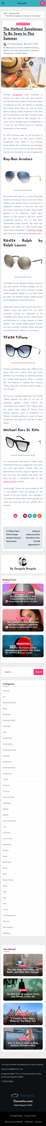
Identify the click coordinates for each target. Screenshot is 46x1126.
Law (4, 827)
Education (7, 762)
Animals (6, 691)
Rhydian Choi (14, 627)
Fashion (6, 785)
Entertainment (9, 768)
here (40, 145)
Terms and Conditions (14, 1122)
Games (6, 809)
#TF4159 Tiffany (20, 53)
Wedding (6, 933)
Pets (5, 874)
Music (5, 856)
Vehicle (6, 921)
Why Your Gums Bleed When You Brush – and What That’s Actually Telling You (23, 972)
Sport (5, 886)
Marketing (7, 844)
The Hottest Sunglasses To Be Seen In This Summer (23, 33)
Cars (5, 732)
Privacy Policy (30, 1116)
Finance (6, 791)
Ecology (6, 756)
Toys (5, 904)
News (5, 868)
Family (5, 779)
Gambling (7, 803)
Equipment (7, 774)
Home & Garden (9, 821)
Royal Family (8, 880)
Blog (5, 709)
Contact (38, 1122)
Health (30, 592)
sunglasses (18, 95)
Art (4, 697)
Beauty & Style (23, 24)
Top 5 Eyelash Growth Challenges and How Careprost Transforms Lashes (23, 624)
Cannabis (7, 726)
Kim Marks (13, 653)
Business (7, 714)
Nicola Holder (14, 602)
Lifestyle (6, 833)
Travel (5, 909)
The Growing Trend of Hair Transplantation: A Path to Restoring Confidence (23, 599)
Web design (8, 927)
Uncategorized (9, 915)
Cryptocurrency (9, 750)
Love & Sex (7, 839)
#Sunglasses (8, 53)
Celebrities (7, 738)
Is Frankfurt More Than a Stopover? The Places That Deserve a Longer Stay (23, 1021)
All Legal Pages (16, 1116)
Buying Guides (9, 720)
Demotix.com (23, 1101)
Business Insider (35, 230)
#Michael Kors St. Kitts (14, 48)
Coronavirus (8, 744)
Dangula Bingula (16, 44)
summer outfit (9, 482)
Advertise (29, 1122)
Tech (5, 892)
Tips (4, 898)
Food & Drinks (9, 797)
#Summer (34, 51)
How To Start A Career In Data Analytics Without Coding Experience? (23, 1045)
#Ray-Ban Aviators (22, 51)
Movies (6, 850)
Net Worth (7, 862)
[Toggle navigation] (3, 3)
